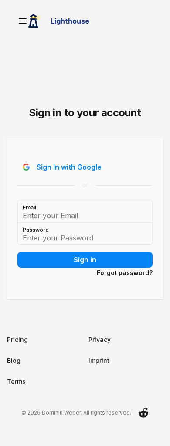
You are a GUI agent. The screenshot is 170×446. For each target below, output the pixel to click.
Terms (16, 381)
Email (29, 207)
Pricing (17, 339)
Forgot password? (125, 272)
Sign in (85, 259)
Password (36, 229)
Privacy (99, 339)
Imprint (98, 360)
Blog (13, 360)
